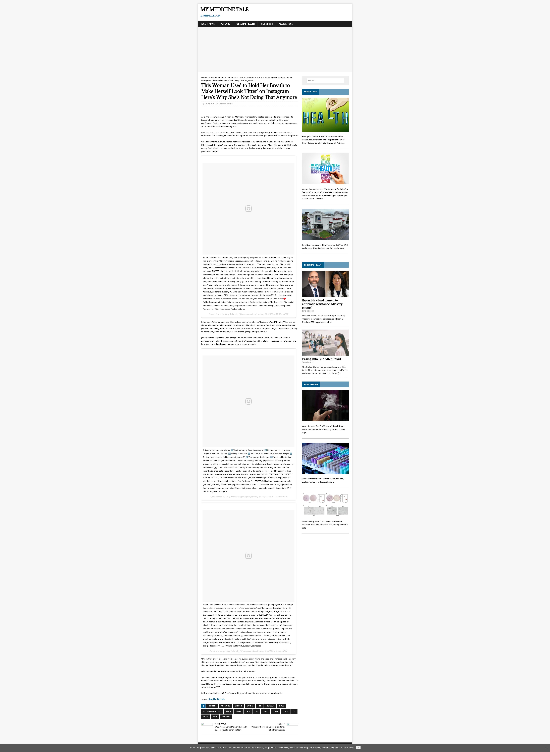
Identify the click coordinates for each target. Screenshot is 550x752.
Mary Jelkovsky (231, 314)
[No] (546, 748)
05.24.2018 (209, 103)
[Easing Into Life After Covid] (325, 354)
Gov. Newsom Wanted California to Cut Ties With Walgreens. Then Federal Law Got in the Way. (325, 246)
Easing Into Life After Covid (321, 359)
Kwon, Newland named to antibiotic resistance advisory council (322, 304)
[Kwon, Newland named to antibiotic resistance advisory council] (325, 295)
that (275, 711)
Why (215, 716)
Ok (358, 748)
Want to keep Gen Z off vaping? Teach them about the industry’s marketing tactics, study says (323, 429)
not (248, 711)
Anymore (225, 705)
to (294, 711)
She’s (265, 711)
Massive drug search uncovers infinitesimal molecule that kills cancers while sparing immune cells (325, 524)
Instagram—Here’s (212, 711)
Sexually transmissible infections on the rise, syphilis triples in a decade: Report (323, 480)
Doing (250, 705)
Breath (238, 705)
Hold (281, 705)
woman (226, 716)
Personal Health (245, 23)
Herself (270, 705)
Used (205, 716)
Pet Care (225, 23)
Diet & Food (267, 23)
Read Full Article (217, 699)
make (238, 711)
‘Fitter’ (212, 705)
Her (259, 705)
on (257, 711)
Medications (286, 23)
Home (204, 77)
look (228, 711)
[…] (331, 322)
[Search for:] (325, 80)
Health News (208, 23)
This (285, 711)
